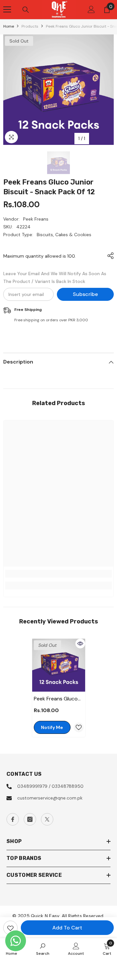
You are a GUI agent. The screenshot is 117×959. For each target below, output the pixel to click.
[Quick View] (80, 643)
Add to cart (67, 927)
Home (8, 26)
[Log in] (91, 9)
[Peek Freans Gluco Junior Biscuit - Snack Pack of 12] (58, 665)
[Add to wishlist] (10, 928)
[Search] (26, 10)
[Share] (109, 255)
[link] (58, 574)
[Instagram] (30, 819)
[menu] (7, 9)
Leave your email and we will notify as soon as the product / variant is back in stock (54, 277)
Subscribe (85, 294)
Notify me (52, 727)
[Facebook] (12, 819)
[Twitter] (47, 819)
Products (29, 26)
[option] (58, 89)
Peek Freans (35, 219)
